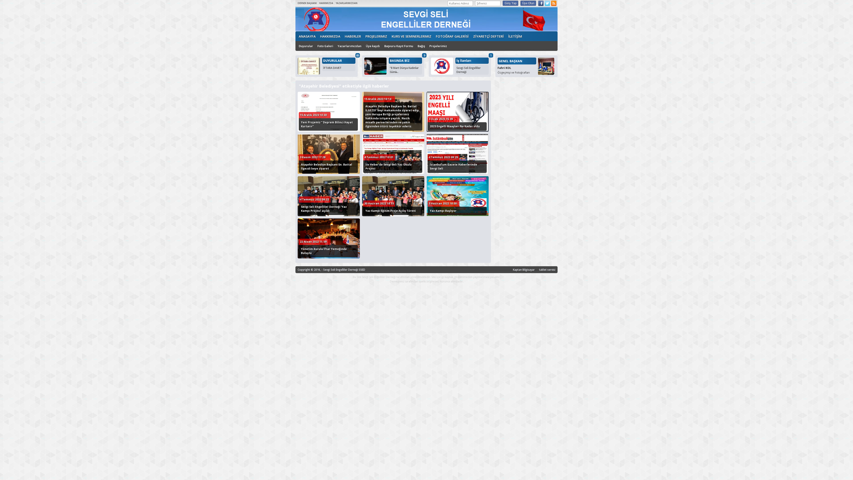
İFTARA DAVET (332, 68)
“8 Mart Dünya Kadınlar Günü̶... (404, 70)
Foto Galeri (325, 46)
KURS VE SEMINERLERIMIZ (411, 36)
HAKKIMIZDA (326, 3)
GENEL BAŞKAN (510, 61)
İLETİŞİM (515, 36)
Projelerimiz (438, 46)
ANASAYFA (307, 36)
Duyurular (306, 46)
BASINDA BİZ (400, 61)
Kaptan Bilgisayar (524, 270)
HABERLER (353, 36)
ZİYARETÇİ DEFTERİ (488, 36)
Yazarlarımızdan (349, 46)
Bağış (421, 46)
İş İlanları (463, 61)
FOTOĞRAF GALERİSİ (452, 36)
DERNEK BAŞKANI (307, 3)
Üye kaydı (373, 46)
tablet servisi (547, 270)
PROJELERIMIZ (376, 36)
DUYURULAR (332, 61)
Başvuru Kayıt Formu (398, 46)
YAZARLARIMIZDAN (346, 3)
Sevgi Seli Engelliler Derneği (468, 70)
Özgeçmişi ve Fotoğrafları (514, 72)
